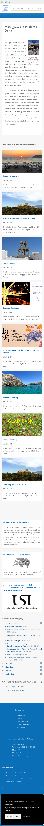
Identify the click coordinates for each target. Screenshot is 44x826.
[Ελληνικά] (6, 2)
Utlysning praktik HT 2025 (14, 484)
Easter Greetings (10, 263)
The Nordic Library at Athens (17, 554)
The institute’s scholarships (16, 522)
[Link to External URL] (22, 562)
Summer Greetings (11, 176)
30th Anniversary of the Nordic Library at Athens (21, 351)
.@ (18, 744)
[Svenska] (10, 2)
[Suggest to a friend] (37, 37)
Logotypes (21, 727)
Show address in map (20, 755)
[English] (3, 2)
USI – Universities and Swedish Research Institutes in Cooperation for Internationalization (21, 587)
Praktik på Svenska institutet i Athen (19, 218)
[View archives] (41, 623)
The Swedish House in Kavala (16, 775)
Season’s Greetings (11, 308)
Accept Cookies (13, 816)
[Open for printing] (33, 37)
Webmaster (21, 715)
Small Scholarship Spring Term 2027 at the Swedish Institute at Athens (23, 644)
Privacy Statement (24, 724)
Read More (25, 816)
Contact (20, 718)
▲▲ (41, 705)
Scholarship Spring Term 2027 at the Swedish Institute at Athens (24, 650)
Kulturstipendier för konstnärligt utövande (24, 630)
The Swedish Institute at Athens (17, 773)
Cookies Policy (22, 721)
